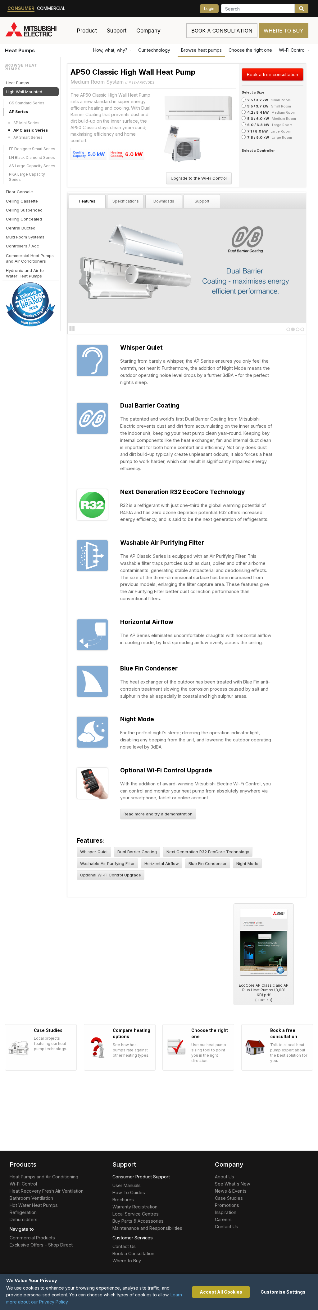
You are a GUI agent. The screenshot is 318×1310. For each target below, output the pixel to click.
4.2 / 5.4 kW (258, 112)
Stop (72, 328)
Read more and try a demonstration (158, 813)
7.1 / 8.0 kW (257, 131)
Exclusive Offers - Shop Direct (41, 1244)
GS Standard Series (26, 103)
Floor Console (19, 191)
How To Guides (128, 1192)
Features (87, 201)
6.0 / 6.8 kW (258, 125)
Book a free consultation (272, 74)
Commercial (51, 8)
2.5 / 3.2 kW (257, 100)
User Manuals (126, 1185)
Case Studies (229, 1198)
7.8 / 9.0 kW (258, 137)
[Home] (38, 30)
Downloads (163, 201)
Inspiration (225, 1212)
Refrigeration (23, 1212)
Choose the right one (250, 50)
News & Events (231, 1191)
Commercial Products (32, 1237)
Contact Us (124, 1246)
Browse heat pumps (201, 50)
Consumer (20, 8)
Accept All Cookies (221, 1292)
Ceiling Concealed (24, 218)
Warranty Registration (134, 1206)
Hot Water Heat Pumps (34, 1205)
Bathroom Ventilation (31, 1198)
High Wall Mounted (24, 91)
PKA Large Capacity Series (27, 177)
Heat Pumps (20, 50)
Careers (223, 1219)
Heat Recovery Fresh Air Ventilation (47, 1191)
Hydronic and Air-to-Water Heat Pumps (26, 273)
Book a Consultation (133, 1253)
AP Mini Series (26, 122)
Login (209, 8)
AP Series (18, 111)
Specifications (125, 201)
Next (80, 265)
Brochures (123, 1199)
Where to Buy (283, 31)
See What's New (232, 1183)
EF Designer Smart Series (32, 148)
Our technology (154, 50)
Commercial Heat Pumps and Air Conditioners (30, 258)
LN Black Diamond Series (32, 157)
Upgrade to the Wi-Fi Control (199, 178)
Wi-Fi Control (292, 50)
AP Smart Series (28, 137)
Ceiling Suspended (24, 209)
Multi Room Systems (25, 236)
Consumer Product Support (141, 1176)
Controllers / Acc (22, 245)
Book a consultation (221, 31)
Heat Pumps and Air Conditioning (44, 1176)
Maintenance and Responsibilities (147, 1228)
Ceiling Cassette (22, 201)
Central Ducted (20, 227)
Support (202, 201)
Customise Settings (283, 1292)
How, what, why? (110, 50)
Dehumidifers (24, 1219)
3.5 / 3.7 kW (257, 106)
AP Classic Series (30, 130)
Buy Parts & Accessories (138, 1221)
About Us (224, 1176)
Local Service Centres (135, 1213)
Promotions (227, 1205)
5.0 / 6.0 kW (258, 118)
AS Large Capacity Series (32, 166)
